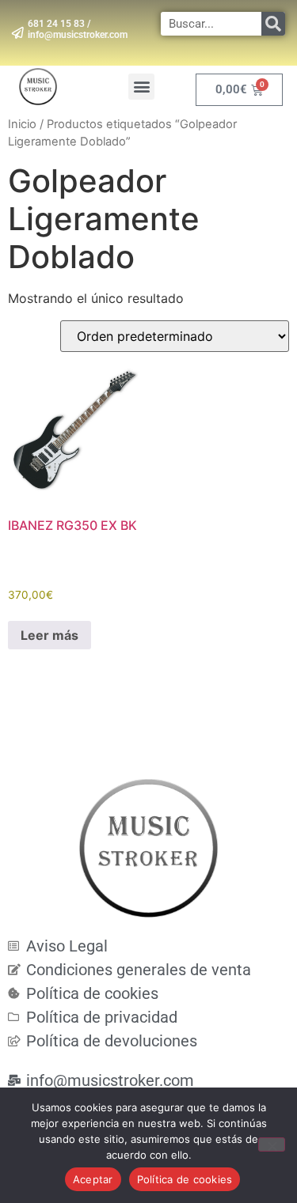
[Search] (273, 24)
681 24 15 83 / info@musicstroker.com (78, 29)
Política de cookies (185, 1179)
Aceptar (93, 1179)
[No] (271, 1144)
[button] (141, 87)
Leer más (49, 635)
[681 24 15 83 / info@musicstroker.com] (18, 33)
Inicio (22, 124)
